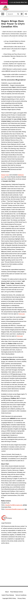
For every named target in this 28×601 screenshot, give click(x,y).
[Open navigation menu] (2, 13)
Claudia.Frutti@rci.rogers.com (13, 505)
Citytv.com (22, 314)
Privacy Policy (22, 598)
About (7, 592)
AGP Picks (4, 2)
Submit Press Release (8, 595)
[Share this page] (26, 13)
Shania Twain (5, 175)
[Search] (18, 14)
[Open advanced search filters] (21, 14)
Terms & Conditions (20, 595)
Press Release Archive (16, 592)
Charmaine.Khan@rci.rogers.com (14, 509)
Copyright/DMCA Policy (9, 598)
